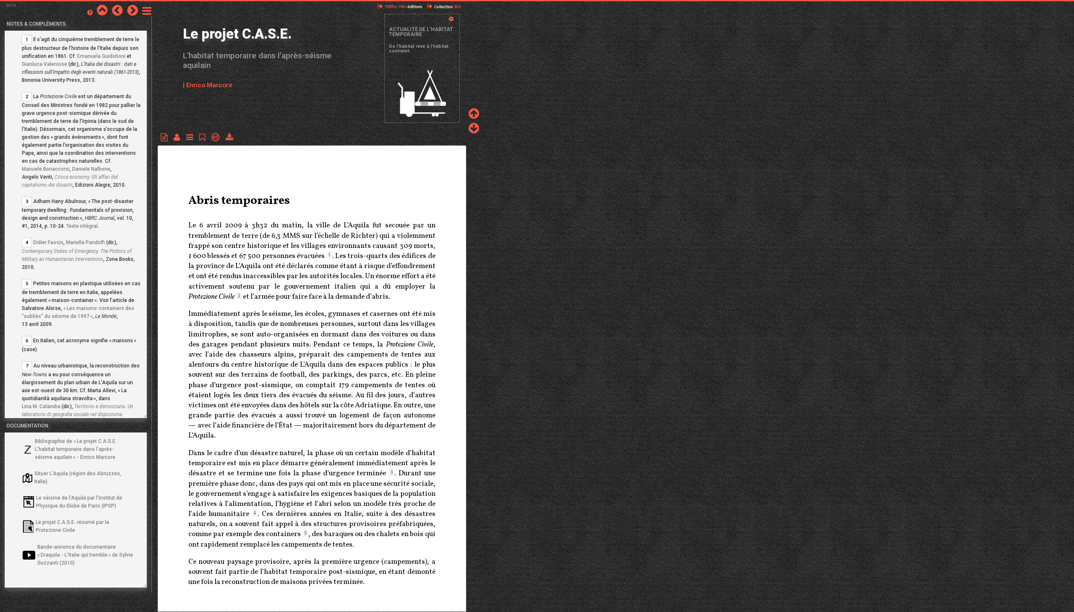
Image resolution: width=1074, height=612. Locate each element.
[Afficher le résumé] (166, 137)
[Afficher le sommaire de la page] (191, 137)
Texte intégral (82, 226)
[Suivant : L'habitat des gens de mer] (132, 10)
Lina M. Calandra (41, 406)
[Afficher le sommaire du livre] (147, 10)
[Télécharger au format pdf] (229, 137)
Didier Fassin (48, 242)
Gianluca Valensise (44, 64)
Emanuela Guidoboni (101, 56)
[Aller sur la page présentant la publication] (102, 10)
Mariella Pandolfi (85, 242)
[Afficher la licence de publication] (217, 137)
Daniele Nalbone (91, 169)
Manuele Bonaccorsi (46, 169)
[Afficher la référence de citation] (204, 137)
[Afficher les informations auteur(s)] (179, 137)
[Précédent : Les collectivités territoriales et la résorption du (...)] (117, 10)
